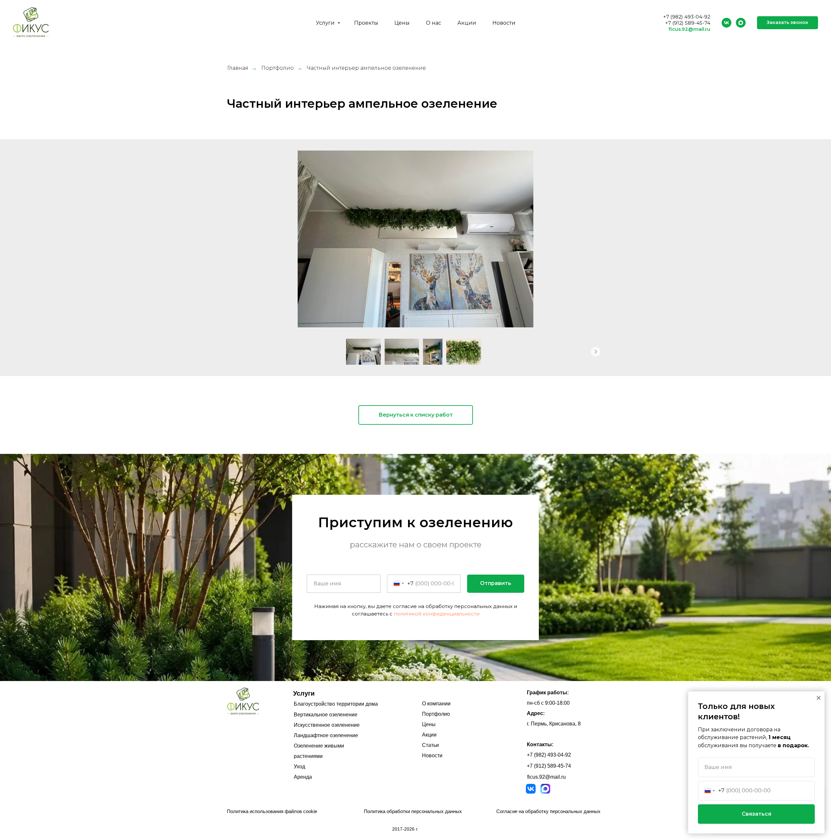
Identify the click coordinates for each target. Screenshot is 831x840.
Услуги (326, 23)
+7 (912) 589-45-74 (687, 23)
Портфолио (277, 68)
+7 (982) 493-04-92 (686, 17)
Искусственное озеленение (327, 725)
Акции (466, 23)
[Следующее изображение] (596, 352)
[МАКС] (741, 23)
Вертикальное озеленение (325, 714)
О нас (433, 23)
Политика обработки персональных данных (413, 811)
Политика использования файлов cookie (272, 811)
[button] (787, 22)
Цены (402, 23)
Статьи (430, 745)
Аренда (303, 777)
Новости (503, 23)
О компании (436, 703)
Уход (299, 766)
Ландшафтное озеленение (326, 735)
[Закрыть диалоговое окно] (819, 698)
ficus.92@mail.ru (689, 29)
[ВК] (726, 23)
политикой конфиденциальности (436, 614)
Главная (237, 68)
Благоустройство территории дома (336, 704)
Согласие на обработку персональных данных (548, 811)
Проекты (366, 23)
